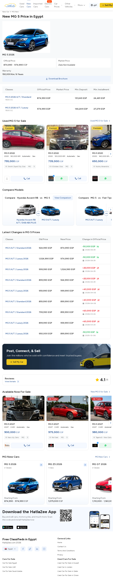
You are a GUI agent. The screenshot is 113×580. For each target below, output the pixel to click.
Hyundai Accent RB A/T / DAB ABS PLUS (26, 221)
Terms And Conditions (66, 551)
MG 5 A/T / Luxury (50, 220)
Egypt (10, 549)
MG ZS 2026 (55, 464)
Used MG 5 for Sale (99, 121)
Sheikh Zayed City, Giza (16, 167)
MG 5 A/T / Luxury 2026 (16, 258)
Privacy (60, 555)
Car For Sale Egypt (9, 563)
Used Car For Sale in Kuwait (68, 563)
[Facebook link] (23, 549)
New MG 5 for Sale (99, 391)
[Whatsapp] (61, 178)
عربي (95, 4)
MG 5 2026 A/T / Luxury (16, 107)
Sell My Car (18, 362)
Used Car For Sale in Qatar (67, 571)
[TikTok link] (30, 549)
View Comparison (63, 198)
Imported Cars (37, 5)
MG (29, 167)
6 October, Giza (57, 167)
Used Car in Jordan (64, 567)
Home (59, 542)
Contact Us (61, 547)
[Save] (41, 128)
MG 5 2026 (10, 464)
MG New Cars (101, 457)
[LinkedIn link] (37, 549)
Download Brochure (58, 78)
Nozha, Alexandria (102, 167)
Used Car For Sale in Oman (68, 575)
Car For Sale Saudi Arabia (12, 571)
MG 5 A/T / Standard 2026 (18, 248)
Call (28, 178)
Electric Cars (48, 5)
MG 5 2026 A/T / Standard (18, 97)
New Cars (29, 5)
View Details (10, 382)
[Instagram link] (44, 549)
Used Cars (22, 5)
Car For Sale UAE (9, 567)
